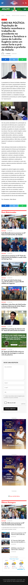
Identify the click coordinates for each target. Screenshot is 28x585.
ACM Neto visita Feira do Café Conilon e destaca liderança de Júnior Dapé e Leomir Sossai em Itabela (13, 306)
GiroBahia (8, 53)
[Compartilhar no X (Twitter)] (14, 59)
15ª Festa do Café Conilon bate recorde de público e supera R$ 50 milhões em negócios (12, 282)
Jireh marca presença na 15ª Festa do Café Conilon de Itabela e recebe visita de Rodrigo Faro (13, 257)
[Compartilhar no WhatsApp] (22, 59)
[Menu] (2, 3)
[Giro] (14, 3)
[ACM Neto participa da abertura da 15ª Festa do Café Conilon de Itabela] (14, 318)
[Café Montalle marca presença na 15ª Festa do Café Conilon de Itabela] (14, 222)
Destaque (4, 19)
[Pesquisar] (26, 3)
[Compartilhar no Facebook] (5, 59)
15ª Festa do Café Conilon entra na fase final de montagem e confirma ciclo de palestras (12, 353)
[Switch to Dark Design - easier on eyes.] (23, 3)
